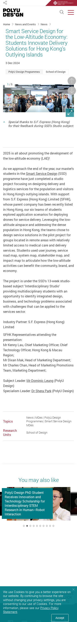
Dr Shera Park (41, 391)
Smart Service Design (41, 173)
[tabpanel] (38, 508)
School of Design (56, 72)
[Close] (73, 589)
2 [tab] (27, 525)
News (44, 24)
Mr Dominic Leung (39, 380)
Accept (59, 618)
